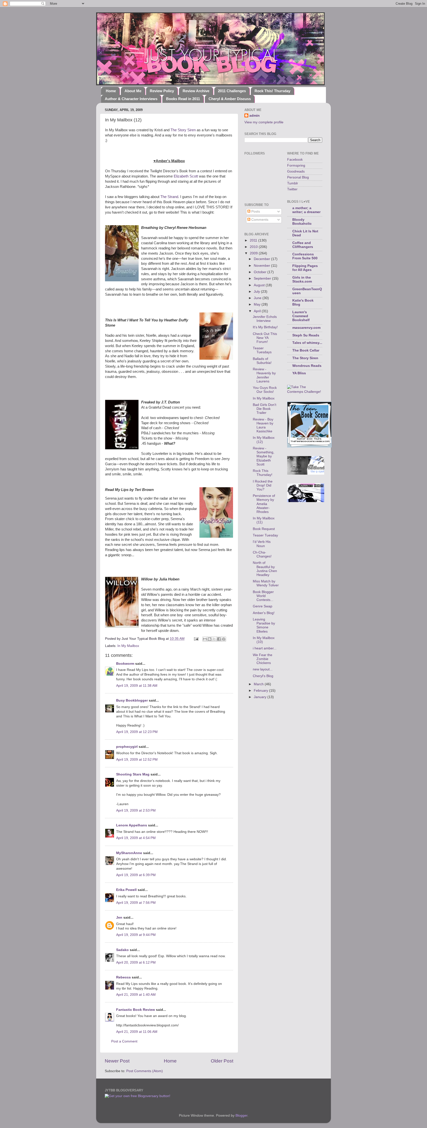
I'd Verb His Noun (262, 544)
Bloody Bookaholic (302, 221)
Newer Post (117, 1060)
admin (254, 115)
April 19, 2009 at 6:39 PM (136, 875)
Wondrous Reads (306, 366)
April (258, 311)
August (260, 285)
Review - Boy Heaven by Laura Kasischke (263, 425)
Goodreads (296, 171)
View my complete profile (263, 122)
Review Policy (162, 91)
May (257, 304)
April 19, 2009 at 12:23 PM (137, 732)
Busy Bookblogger (132, 700)
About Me (133, 91)
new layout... (263, 669)
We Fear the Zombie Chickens (262, 659)
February (261, 690)
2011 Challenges (232, 91)
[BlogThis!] (209, 639)
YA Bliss (299, 373)
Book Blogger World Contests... (263, 596)
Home (111, 91)
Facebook (295, 159)
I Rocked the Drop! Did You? (263, 485)
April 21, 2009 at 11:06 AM (136, 1032)
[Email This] (204, 639)
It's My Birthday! (265, 327)
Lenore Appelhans (131, 825)
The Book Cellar (305, 350)
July (257, 291)
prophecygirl (127, 747)
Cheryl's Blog (263, 676)
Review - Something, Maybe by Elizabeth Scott (263, 456)
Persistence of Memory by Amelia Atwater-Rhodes (264, 504)
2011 (254, 240)
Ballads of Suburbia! (262, 361)
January (260, 697)
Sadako (122, 950)
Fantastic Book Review (135, 1010)
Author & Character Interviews (131, 99)
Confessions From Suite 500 (305, 256)
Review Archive (196, 91)
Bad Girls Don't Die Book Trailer (264, 409)
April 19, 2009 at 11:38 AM (136, 685)
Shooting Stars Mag (132, 774)
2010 (254, 247)
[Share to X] (214, 639)
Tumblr (292, 183)
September (263, 278)
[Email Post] (195, 639)
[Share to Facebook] (218, 639)
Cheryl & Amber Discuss (230, 99)
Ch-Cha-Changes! (262, 554)
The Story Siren (183, 130)
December (262, 259)
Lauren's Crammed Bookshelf (301, 316)
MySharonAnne (129, 853)
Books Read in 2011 (183, 99)
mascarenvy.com (306, 328)
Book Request (264, 529)
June (258, 298)
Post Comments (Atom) (144, 1071)
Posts (255, 211)
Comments (259, 219)
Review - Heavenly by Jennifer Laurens (264, 375)
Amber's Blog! (264, 613)
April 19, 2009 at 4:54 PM (136, 838)
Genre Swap (262, 606)
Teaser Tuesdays (262, 350)
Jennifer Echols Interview (265, 319)
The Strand (169, 197)
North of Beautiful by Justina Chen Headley (265, 569)
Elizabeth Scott (186, 176)
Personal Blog (298, 177)
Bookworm (125, 663)
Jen (119, 917)
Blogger (241, 1115)
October (260, 272)
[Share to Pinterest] (223, 639)
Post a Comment (124, 1041)
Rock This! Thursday (272, 91)
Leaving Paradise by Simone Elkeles (264, 625)
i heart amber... (265, 648)
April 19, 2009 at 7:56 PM (136, 903)
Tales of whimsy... (307, 343)
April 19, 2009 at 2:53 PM (136, 810)
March (259, 684)
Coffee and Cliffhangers (302, 245)
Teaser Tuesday (265, 535)
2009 (254, 253)
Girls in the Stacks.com (302, 279)
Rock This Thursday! (262, 473)
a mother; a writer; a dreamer (306, 210)
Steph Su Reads (305, 335)
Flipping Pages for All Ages (305, 268)
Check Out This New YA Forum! (265, 338)
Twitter (292, 189)
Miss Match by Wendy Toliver (266, 583)
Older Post (222, 1060)
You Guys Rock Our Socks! (265, 390)
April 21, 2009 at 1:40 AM (136, 994)
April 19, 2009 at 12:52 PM (137, 759)
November (262, 265)
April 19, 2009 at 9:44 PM (136, 935)
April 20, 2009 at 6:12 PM (136, 962)
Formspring (296, 165)
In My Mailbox (128, 646)
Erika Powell (126, 890)
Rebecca (123, 977)
